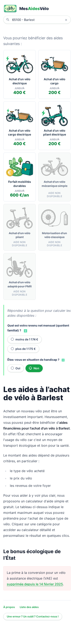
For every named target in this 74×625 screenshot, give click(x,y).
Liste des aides (29, 607)
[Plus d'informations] (25, 330)
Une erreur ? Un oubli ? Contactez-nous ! (33, 616)
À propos (9, 607)
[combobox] (40, 20)
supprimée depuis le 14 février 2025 (35, 584)
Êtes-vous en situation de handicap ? (33, 359)
